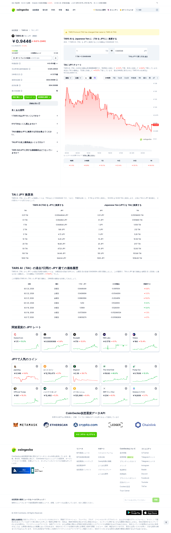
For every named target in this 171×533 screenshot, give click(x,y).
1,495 (28, 3)
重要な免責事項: (17, 519)
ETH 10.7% (88, 3)
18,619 (17, 3)
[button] (35, 103)
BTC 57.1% (80, 3)
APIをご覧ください (89, 155)
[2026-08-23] (150, 78)
